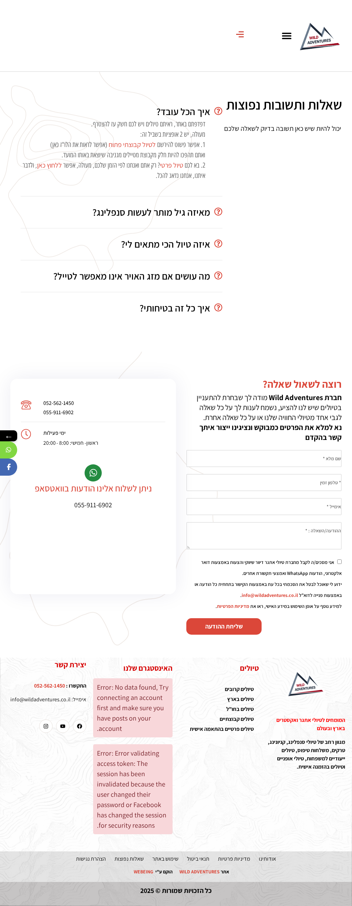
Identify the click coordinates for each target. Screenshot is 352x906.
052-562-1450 (58, 403)
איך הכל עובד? (183, 111)
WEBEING (143, 872)
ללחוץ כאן (49, 165)
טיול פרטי (171, 165)
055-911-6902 (58, 412)
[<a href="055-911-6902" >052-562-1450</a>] (26, 405)
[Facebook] (79, 726)
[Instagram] (46, 726)
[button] (286, 35)
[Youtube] (62, 726)
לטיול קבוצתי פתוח (132, 144)
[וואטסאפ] (8, 449)
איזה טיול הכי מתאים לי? (165, 244)
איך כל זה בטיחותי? (175, 308)
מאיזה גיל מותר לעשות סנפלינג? (151, 212)
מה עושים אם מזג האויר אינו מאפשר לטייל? (131, 276)
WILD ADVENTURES (199, 872)
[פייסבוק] (8, 467)
